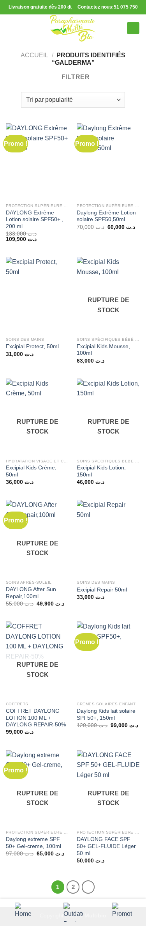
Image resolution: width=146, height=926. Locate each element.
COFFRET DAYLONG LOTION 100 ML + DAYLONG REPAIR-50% (36, 718)
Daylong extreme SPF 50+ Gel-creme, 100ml (33, 842)
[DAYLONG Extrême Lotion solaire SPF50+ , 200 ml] (37, 161)
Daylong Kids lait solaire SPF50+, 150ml (106, 714)
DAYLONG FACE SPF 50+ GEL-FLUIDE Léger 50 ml (106, 846)
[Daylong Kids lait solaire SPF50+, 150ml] (108, 659)
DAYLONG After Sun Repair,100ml (31, 592)
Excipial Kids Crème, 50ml (31, 471)
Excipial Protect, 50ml (32, 346)
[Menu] (10, 27)
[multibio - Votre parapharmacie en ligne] (73, 28)
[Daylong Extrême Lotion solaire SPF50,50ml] (108, 161)
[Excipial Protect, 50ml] (37, 295)
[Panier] (133, 28)
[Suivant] (88, 887)
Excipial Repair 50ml (102, 590)
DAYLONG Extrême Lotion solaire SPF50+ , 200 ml (34, 219)
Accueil (34, 55)
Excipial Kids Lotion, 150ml (101, 471)
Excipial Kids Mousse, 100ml (103, 349)
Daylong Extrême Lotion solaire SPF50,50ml (106, 216)
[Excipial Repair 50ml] (108, 538)
